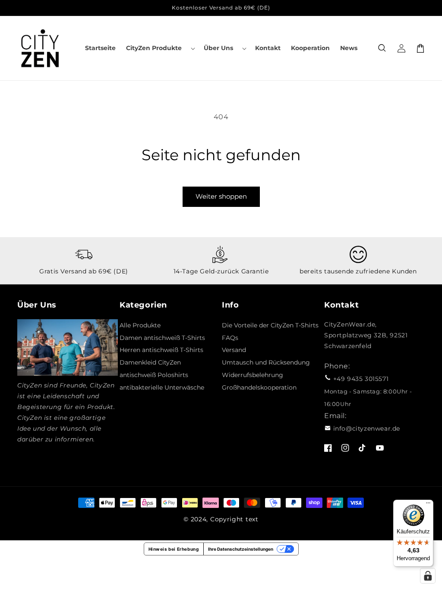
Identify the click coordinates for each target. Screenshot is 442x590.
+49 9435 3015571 (361, 379)
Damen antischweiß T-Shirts (162, 338)
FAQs (230, 338)
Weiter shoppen (221, 196)
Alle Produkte (140, 325)
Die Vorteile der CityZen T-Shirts (270, 325)
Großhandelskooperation (259, 387)
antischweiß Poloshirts (154, 375)
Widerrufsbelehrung (252, 375)
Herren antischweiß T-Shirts (161, 350)
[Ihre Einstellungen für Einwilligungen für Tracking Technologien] (427, 575)
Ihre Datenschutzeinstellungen (240, 549)
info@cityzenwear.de (366, 428)
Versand (234, 350)
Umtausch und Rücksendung (266, 362)
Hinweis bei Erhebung (173, 549)
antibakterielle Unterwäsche (162, 387)
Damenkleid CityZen (150, 362)
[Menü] (428, 505)
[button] (160, 48)
